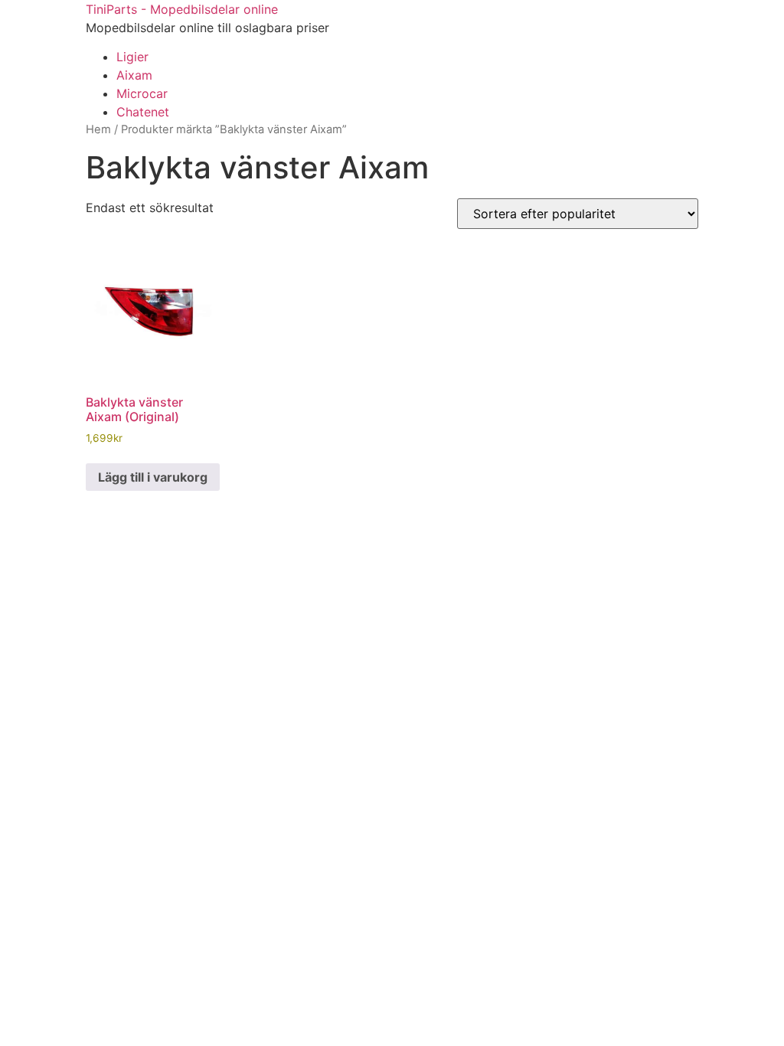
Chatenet (142, 111)
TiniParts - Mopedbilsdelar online (182, 9)
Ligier (132, 56)
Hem (98, 129)
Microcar (142, 93)
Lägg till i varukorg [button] (152, 477)
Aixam (134, 75)
